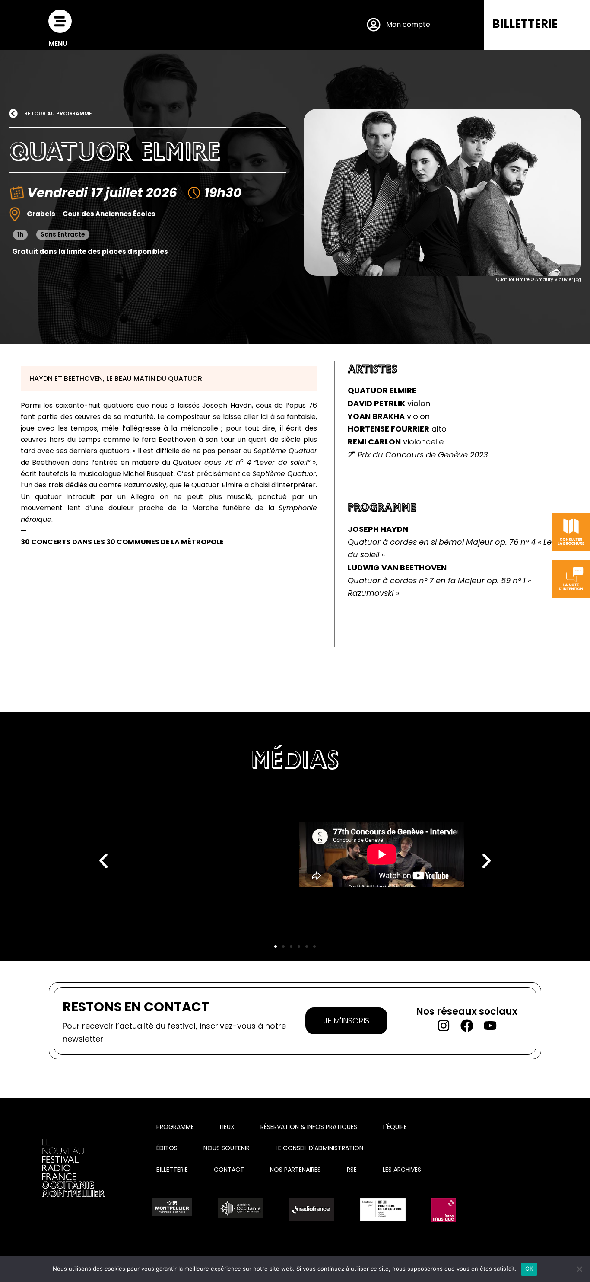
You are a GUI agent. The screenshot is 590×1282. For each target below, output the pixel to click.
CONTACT (229, 1169)
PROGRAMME (175, 1126)
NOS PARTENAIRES (295, 1169)
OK (529, 1268)
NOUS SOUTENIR (226, 1148)
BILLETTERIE (525, 24)
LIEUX (227, 1126)
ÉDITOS (167, 1148)
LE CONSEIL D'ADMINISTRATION (319, 1148)
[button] (103, 861)
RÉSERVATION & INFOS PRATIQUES (308, 1126)
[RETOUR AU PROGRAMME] (13, 113)
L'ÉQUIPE (395, 1126)
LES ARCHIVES (402, 1169)
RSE (352, 1169)
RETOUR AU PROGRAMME (58, 113)
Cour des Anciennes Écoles (109, 213)
